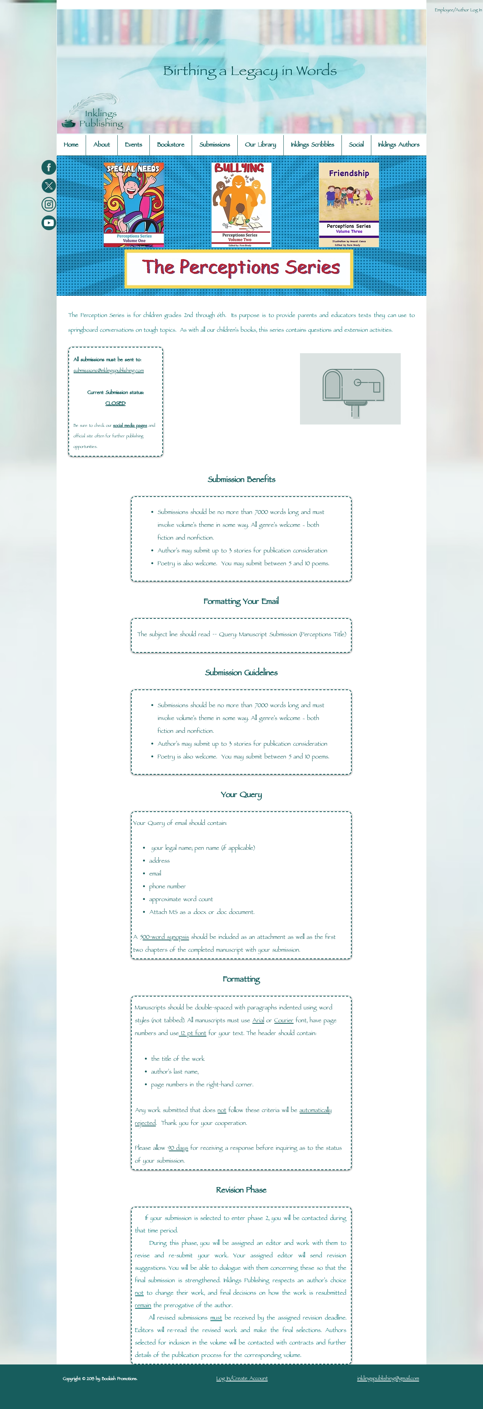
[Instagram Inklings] (49, 204)
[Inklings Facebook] (49, 167)
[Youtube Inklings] (49, 222)
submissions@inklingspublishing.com (109, 371)
